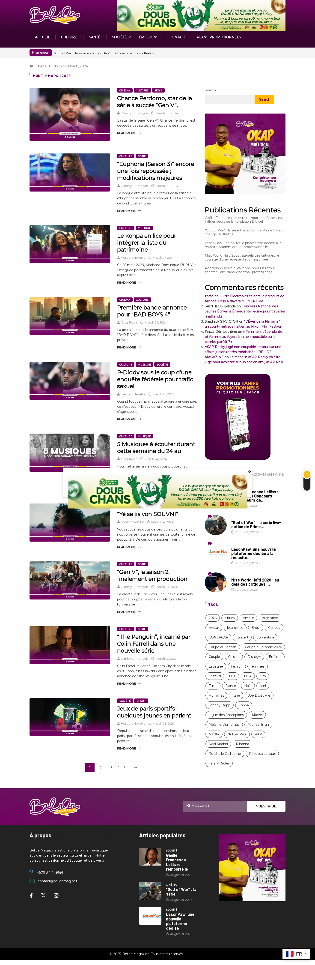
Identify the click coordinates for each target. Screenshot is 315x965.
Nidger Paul (237, 734)
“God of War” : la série (181, 891)
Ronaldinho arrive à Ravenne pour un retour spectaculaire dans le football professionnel (240, 270)
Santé (94, 37)
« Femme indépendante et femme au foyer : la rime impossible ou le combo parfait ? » (243, 337)
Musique (144, 228)
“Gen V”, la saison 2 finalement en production (152, 575)
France (230, 686)
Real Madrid (218, 744)
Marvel (257, 715)
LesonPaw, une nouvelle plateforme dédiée (180, 921)
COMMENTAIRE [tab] (268, 474)
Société (119, 37)
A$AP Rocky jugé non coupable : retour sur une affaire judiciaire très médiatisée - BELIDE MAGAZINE (243, 352)
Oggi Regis (129, 322)
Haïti (248, 686)
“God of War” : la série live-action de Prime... (256, 524)
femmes (257, 666)
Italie (236, 695)
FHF (232, 676)
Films (213, 686)
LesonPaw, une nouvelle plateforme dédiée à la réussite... (253, 553)
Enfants (275, 657)
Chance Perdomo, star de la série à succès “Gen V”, (154, 101)
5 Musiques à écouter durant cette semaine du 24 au (156, 447)
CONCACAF (218, 637)
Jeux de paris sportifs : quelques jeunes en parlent (154, 712)
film (263, 676)
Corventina (265, 637)
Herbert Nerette (133, 257)
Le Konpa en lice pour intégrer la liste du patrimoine (146, 242)
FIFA (248, 676)
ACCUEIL (42, 37)
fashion (237, 666)
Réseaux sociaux (262, 754)
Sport (141, 700)
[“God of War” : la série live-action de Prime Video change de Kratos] (150, 891)
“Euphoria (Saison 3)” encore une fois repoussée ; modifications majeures (155, 171)
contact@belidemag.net (57, 881)
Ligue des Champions (226, 715)
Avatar (214, 628)
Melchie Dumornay (224, 724)
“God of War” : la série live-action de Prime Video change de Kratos (104, 53)
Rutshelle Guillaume (225, 754)
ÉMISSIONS (148, 37)
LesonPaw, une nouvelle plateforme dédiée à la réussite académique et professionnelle (243, 245)
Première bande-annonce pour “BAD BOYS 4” (152, 311)
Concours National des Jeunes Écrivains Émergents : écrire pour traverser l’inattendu (245, 311)
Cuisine (234, 657)
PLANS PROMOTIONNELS (219, 37)
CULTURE (69, 37)
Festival (215, 676)
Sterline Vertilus (132, 522)
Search (210, 90)
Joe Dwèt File (259, 695)
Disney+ (254, 657)
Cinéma (124, 90)
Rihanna (242, 744)
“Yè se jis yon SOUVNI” (147, 514)
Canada (274, 628)
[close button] (250, 471)
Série (158, 90)
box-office (235, 628)
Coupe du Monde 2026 (263, 647)
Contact (177, 37)
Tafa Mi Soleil (219, 763)
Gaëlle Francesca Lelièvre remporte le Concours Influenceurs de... (255, 496)
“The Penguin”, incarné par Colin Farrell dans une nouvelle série (153, 643)
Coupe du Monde (223, 647)
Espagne (216, 666)
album (230, 618)
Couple (214, 657)
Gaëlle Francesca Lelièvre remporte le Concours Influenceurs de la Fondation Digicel (243, 220)
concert (242, 637)
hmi (263, 686)
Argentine (270, 618)
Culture (142, 90)
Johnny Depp (219, 705)
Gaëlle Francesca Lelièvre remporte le (177, 862)
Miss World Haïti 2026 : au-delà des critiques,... (256, 582)
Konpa (243, 705)
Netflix (214, 734)
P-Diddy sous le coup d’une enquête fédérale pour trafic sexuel (155, 379)
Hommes (216, 695)
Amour (248, 618)
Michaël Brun (258, 724)
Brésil (255, 628)
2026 (213, 618)
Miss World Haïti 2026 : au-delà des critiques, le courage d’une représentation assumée (242, 257)
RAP (258, 734)
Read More (126, 133)
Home (41, 66)
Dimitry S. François (134, 113)
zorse (209, 296)
